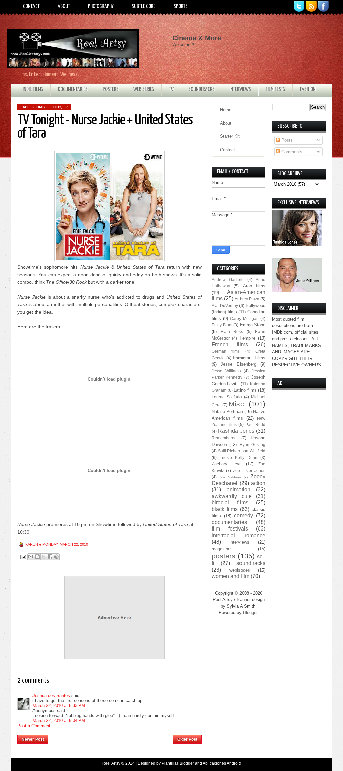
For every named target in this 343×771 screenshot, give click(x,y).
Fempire (247, 338)
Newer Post (33, 739)
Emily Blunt (222, 325)
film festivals (230, 529)
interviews (239, 542)
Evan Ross (232, 331)
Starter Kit (230, 136)
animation (238, 489)
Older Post (187, 739)
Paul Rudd (255, 424)
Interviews (240, 89)
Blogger (250, 612)
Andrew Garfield (228, 279)
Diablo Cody (48, 107)
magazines (222, 548)
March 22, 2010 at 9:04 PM (58, 720)
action (258, 483)
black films (225, 509)
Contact (31, 6)
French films (230, 344)
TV (171, 89)
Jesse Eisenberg (238, 364)
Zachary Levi (226, 463)
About (64, 6)
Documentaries (73, 89)
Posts (286, 140)
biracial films (230, 502)
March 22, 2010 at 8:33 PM (58, 705)
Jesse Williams (226, 371)
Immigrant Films (249, 357)
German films (226, 351)
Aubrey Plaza (247, 299)
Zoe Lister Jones (249, 470)
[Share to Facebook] (50, 556)
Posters (110, 89)
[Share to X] (43, 556)
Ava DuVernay (225, 305)
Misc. (237, 404)
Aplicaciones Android (222, 763)
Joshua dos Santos (51, 695)
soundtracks (250, 563)
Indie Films (33, 89)
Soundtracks (201, 89)
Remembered (224, 438)
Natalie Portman (227, 411)
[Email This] (30, 556)
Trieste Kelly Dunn (238, 457)
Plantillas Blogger (178, 763)
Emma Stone (253, 324)
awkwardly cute (232, 496)
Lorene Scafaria (227, 397)
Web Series (143, 89)
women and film (230, 576)
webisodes (239, 570)
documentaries (229, 522)
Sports (181, 6)
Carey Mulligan (244, 318)
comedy (243, 515)
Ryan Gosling (252, 444)
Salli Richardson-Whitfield (242, 451)
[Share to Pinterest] (56, 556)
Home (110, 737)
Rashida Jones (236, 431)
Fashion (308, 89)
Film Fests (275, 89)
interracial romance (238, 535)
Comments (291, 151)
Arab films (254, 285)
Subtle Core (143, 6)
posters (223, 556)
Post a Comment (33, 725)
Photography (101, 6)
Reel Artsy (111, 763)
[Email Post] (23, 556)
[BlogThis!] (37, 556)
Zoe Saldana (230, 477)
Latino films (245, 390)
